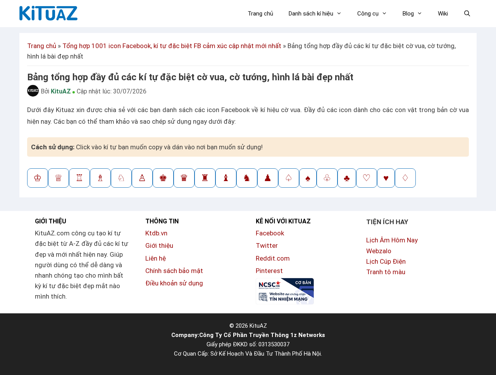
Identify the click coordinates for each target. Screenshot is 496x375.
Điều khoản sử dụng (174, 283)
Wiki (443, 13)
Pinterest (269, 271)
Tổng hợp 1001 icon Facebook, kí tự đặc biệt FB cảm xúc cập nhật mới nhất (171, 46)
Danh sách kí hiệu (311, 13)
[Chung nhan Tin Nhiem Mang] (285, 302)
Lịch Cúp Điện (386, 261)
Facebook (270, 233)
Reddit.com (273, 258)
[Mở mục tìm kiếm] (467, 13)
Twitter (267, 245)
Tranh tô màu (385, 272)
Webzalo (378, 251)
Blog (408, 13)
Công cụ (368, 13)
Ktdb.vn (156, 233)
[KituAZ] (47, 10)
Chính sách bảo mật (174, 271)
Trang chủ (260, 13)
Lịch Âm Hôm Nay (392, 240)
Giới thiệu (159, 245)
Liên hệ (155, 258)
